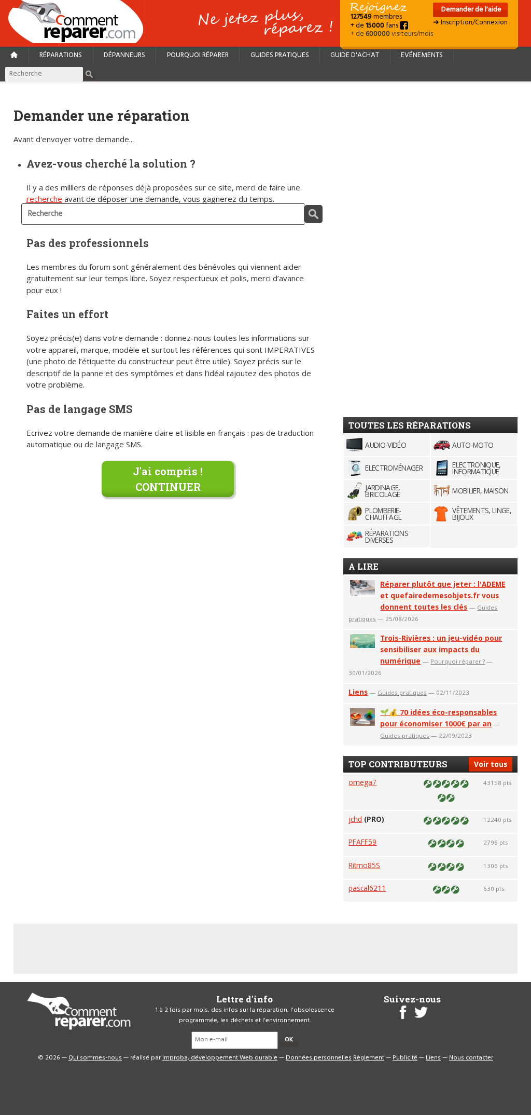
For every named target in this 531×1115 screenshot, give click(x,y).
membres (376, 16)
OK (289, 1040)
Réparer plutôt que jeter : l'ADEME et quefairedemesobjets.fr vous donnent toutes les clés (442, 595)
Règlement (368, 1058)
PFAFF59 (362, 842)
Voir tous (490, 764)
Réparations (60, 55)
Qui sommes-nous (95, 1058)
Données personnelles (319, 1058)
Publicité (405, 1058)
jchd (355, 819)
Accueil (80, 21)
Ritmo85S (364, 865)
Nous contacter (471, 1058)
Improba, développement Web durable (219, 1058)
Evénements (422, 55)
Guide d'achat (354, 55)
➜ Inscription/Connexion (470, 22)
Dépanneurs (124, 55)
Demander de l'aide (470, 9)
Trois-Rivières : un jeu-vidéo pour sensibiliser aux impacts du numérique (441, 649)
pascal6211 (367, 888)
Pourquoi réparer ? (457, 661)
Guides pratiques (279, 55)
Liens (358, 692)
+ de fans (375, 25)
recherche (44, 199)
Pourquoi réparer (198, 55)
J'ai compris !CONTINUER (168, 478)
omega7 (362, 782)
